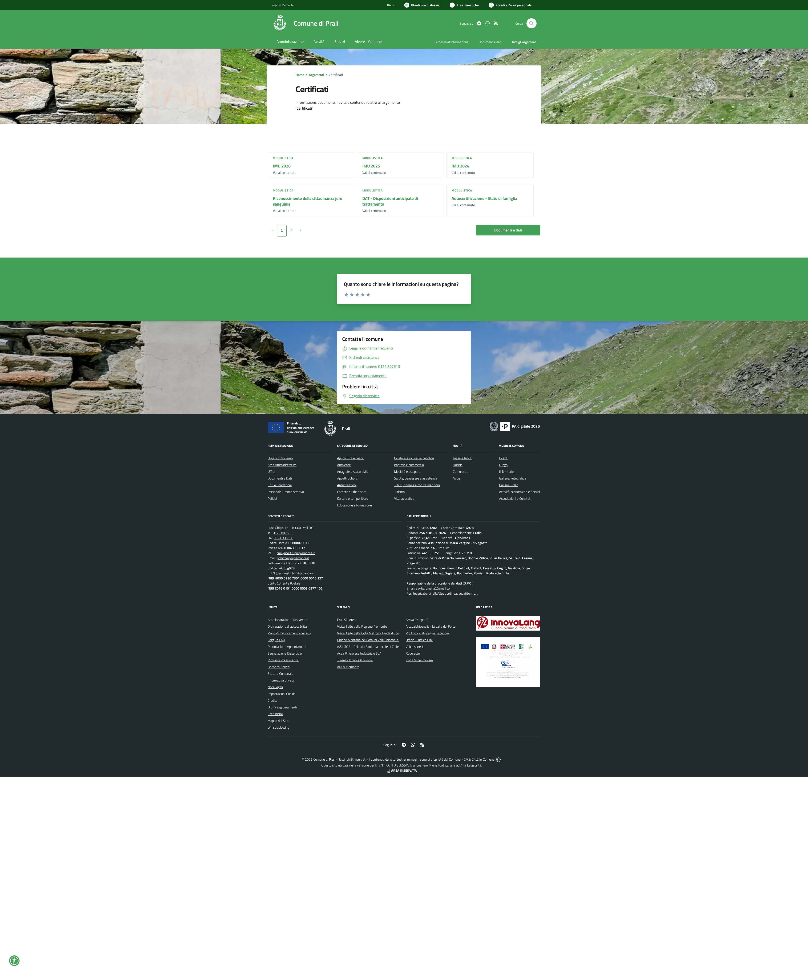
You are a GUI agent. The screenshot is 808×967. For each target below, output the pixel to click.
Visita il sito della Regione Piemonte (362, 626)
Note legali (275, 686)
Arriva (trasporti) (417, 619)
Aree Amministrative (282, 464)
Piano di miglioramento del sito (289, 633)
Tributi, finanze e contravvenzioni (417, 484)
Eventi (503, 458)
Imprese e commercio (409, 464)
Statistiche (275, 713)
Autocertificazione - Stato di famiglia (484, 198)
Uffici (271, 471)
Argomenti (316, 74)
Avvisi (457, 478)
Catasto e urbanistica (352, 491)
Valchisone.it (414, 646)
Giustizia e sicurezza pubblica (414, 458)
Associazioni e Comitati (515, 498)
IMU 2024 (460, 166)
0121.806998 (283, 537)
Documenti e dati (508, 230)
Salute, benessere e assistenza (415, 478)
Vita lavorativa (404, 498)
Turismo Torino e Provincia (355, 660)
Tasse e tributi (462, 458)
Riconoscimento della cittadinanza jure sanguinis (307, 201)
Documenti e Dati (280, 478)
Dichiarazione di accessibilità (287, 626)
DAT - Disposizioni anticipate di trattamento (390, 201)
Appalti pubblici (347, 478)
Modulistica (283, 158)
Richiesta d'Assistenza (283, 660)
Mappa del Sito (278, 720)
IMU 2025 (371, 166)
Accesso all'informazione (452, 42)
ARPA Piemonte (348, 666)
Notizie (457, 464)
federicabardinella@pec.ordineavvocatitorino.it (445, 593)
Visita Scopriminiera (419, 660)
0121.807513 (282, 532)
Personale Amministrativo (286, 491)
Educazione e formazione (354, 505)
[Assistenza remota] (498, 759)
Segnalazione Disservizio (285, 653)
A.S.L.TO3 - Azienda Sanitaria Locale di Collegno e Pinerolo (378, 646)
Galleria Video (508, 484)
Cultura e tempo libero (352, 498)
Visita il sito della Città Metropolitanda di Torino (370, 633)
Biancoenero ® (420, 765)
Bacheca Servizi (279, 666)
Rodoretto (413, 653)
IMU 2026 (282, 166)
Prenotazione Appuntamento (288, 646)
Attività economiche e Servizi (519, 491)
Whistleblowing (278, 727)
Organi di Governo (280, 458)
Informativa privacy (281, 680)
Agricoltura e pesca (350, 458)
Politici (272, 498)
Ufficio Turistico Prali (419, 639)
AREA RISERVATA (404, 770)
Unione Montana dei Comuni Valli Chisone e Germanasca (376, 639)
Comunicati (460, 471)
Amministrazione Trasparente (288, 619)
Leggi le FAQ (276, 639)
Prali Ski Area (346, 619)
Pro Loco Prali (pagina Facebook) (428, 633)
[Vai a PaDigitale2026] (514, 426)
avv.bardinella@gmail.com (434, 588)
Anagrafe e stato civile (352, 471)
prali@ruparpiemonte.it (293, 558)
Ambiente (344, 464)
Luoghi (503, 464)
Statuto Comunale (280, 673)
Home (300, 74)
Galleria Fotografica (512, 478)
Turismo (399, 491)
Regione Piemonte (282, 5)
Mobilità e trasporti (407, 471)
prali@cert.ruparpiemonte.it (295, 552)
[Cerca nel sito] (531, 23)
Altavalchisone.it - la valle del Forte (431, 626)
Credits (272, 700)
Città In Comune (483, 759)
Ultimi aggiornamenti (282, 707)
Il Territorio (506, 471)
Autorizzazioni (346, 484)
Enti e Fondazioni (280, 484)
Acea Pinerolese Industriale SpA (359, 653)
